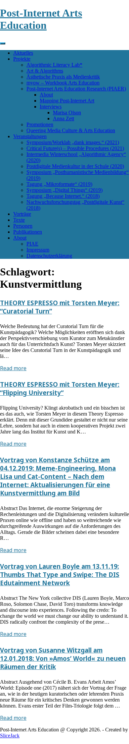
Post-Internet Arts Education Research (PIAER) (76, 88)
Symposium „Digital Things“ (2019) (64, 190)
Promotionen (39, 124)
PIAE (32, 244)
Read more (13, 368)
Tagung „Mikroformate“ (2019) (59, 184)
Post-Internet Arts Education (41, 19)
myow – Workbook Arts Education (63, 83)
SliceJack (10, 735)
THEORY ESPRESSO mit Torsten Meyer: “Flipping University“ (59, 388)
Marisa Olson (67, 112)
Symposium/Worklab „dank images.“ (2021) (72, 142)
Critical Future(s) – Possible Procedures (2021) (75, 148)
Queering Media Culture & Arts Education (70, 130)
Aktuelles (23, 53)
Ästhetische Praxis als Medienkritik (63, 77)
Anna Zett (63, 118)
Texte (19, 220)
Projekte (21, 59)
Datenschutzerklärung (49, 255)
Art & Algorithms (44, 71)
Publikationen (27, 232)
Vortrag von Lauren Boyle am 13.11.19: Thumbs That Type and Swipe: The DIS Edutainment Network (59, 574)
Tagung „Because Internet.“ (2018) (63, 196)
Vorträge (22, 214)
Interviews (51, 106)
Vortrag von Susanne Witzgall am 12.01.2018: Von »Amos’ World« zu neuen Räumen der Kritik (63, 658)
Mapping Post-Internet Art (67, 100)
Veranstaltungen (30, 136)
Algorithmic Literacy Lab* (54, 65)
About (46, 94)
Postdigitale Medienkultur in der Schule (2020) (75, 166)
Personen (22, 226)
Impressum (37, 250)
